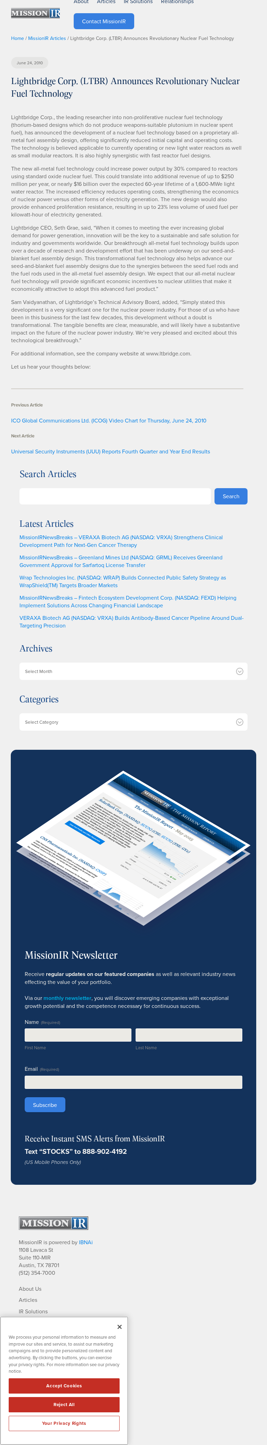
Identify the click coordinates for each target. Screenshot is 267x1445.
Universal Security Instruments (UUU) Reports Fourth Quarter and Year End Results (110, 451)
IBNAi (86, 1242)
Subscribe (45, 1105)
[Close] (119, 1327)
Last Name (146, 1047)
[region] (64, 1380)
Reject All (64, 1404)
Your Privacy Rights (64, 1423)
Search (231, 496)
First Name (35, 1047)
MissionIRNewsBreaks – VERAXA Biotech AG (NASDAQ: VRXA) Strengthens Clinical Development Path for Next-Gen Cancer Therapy (121, 541)
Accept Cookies (64, 1385)
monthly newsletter (67, 998)
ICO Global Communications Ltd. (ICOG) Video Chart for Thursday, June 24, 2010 (109, 420)
